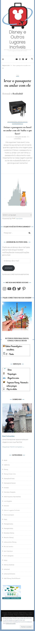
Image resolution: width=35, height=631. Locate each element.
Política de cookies (10, 623)
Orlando (6, 506)
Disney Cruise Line (10, 474)
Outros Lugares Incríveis (12, 510)
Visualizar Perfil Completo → (13, 447)
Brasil (5, 460)
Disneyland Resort (10, 483)
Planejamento (17, 123)
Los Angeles (8, 501)
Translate (18, 218)
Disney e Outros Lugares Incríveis (17, 39)
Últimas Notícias (9, 565)
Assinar (8, 268)
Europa (6, 487)
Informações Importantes (17, 121)
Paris (5, 519)
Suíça (5, 560)
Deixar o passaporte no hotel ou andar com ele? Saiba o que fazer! (17, 130)
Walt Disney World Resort (12, 578)
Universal (7, 569)
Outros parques (9, 515)
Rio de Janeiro (8, 546)
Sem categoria (8, 556)
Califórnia (7, 465)
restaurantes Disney (10, 542)
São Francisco (8, 551)
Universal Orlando (9, 574)
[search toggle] (32, 59)
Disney (6, 469)
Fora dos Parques (9, 492)
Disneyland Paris (9, 478)
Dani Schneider (8, 436)
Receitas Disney (9, 533)
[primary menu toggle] (3, 59)
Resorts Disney (9, 537)
